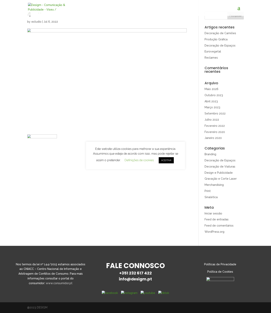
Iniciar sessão (213, 213)
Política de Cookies (220, 271)
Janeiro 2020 (213, 138)
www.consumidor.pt (59, 283)
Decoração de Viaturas (220, 166)
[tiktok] (163, 293)
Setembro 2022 (215, 113)
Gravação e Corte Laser (221, 178)
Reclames (211, 57)
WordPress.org (214, 231)
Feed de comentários (219, 225)
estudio (36, 21)
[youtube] (147, 293)
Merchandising (214, 184)
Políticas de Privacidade (220, 264)
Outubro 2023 (214, 95)
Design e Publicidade (219, 172)
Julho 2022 (212, 119)
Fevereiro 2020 (215, 132)
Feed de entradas (217, 219)
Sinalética (211, 197)
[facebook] (110, 293)
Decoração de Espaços (220, 45)
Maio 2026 (211, 89)
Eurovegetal (213, 51)
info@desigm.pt (135, 279)
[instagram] (129, 293)
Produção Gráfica (216, 39)
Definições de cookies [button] (139, 160)
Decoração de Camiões (220, 33)
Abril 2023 (211, 101)
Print (208, 191)
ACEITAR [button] (166, 160)
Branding (210, 154)
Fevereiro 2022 (215, 125)
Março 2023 (212, 107)
